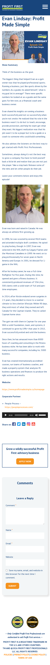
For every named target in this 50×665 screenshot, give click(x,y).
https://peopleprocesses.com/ (19, 407)
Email (9, 543)
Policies (8, 654)
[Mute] (36, 415)
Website (9, 557)
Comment (11, 505)
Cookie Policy (38, 654)
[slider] (43, 414)
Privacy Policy (21, 654)
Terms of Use (25, 658)
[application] (25, 415)
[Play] (5, 415)
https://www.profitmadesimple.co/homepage (23, 389)
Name (9, 530)
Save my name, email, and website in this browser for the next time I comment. (24, 574)
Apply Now (25, 461)
